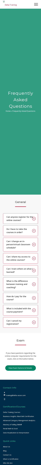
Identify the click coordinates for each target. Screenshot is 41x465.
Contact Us (7, 455)
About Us (6, 447)
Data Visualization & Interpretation (16, 433)
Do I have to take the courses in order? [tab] (16, 231)
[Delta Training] (17, 4)
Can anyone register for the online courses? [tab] (19, 218)
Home (8, 111)
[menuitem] (35, 4)
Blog (4, 451)
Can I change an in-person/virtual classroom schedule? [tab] (18, 244)
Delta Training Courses (11, 412)
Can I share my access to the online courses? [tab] (18, 258)
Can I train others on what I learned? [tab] (19, 270)
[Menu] (35, 4)
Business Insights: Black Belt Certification (18, 416)
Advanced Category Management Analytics (19, 420)
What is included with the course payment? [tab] (18, 310)
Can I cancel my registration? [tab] (14, 322)
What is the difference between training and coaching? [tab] (17, 284)
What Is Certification (10, 459)
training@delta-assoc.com (16, 395)
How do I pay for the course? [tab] (16, 298)
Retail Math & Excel (10, 428)
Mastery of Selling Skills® (12, 424)
